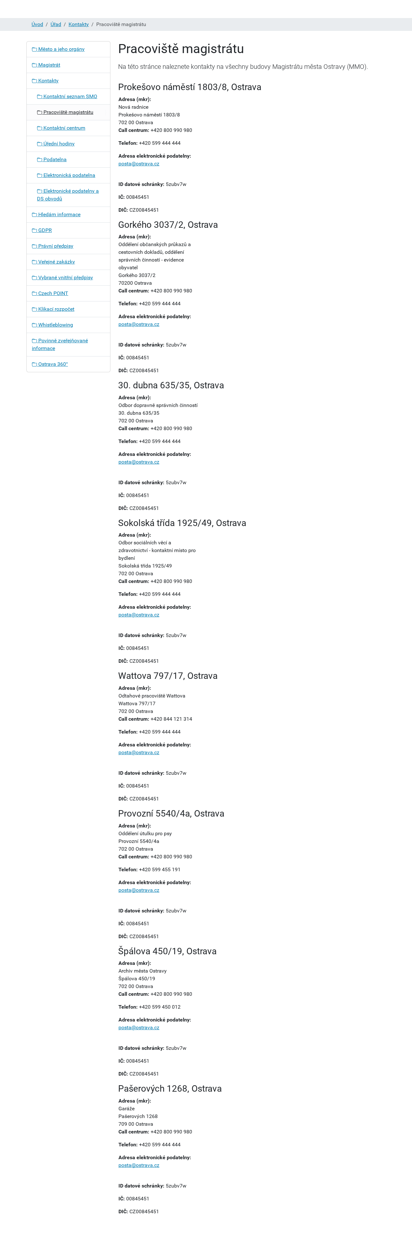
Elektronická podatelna (68, 175)
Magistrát (48, 65)
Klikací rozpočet (55, 309)
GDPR (44, 230)
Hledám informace (58, 214)
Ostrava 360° (52, 364)
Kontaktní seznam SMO (69, 96)
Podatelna (54, 159)
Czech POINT (52, 293)
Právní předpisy (55, 246)
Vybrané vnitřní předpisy (65, 277)
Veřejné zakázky (56, 262)
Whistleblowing (55, 325)
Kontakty (79, 24)
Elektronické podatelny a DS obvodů (68, 195)
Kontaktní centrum (63, 128)
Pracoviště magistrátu (67, 112)
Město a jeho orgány (61, 49)
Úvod (37, 24)
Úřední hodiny (58, 144)
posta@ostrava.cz (138, 164)
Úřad (56, 24)
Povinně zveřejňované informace (60, 344)
